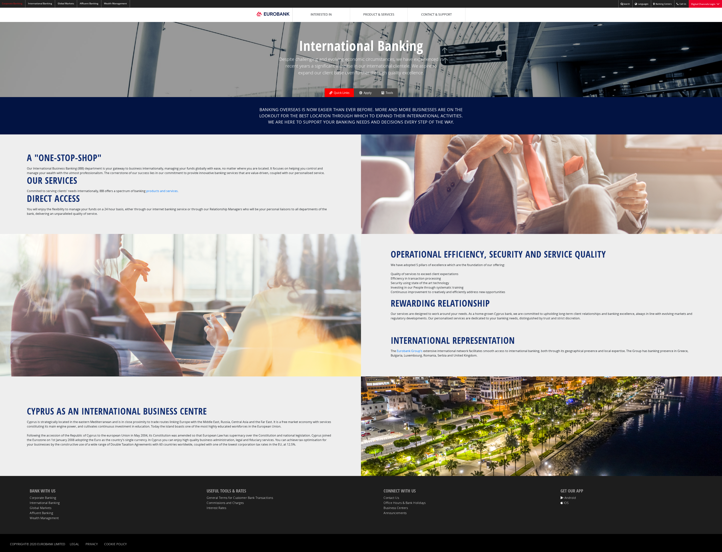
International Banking (40, 3)
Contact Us (391, 498)
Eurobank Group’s (409, 351)
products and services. (162, 191)
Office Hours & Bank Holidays (404, 503)
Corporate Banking (43, 498)
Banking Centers (664, 3)
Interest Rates (216, 508)
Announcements (395, 513)
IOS (566, 503)
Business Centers (396, 508)
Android (569, 498)
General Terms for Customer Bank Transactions (240, 498)
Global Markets (66, 3)
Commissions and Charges (225, 503)
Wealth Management (115, 3)
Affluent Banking (89, 3)
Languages (643, 3)
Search (626, 3)
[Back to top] (715, 544)
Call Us (683, 3)
